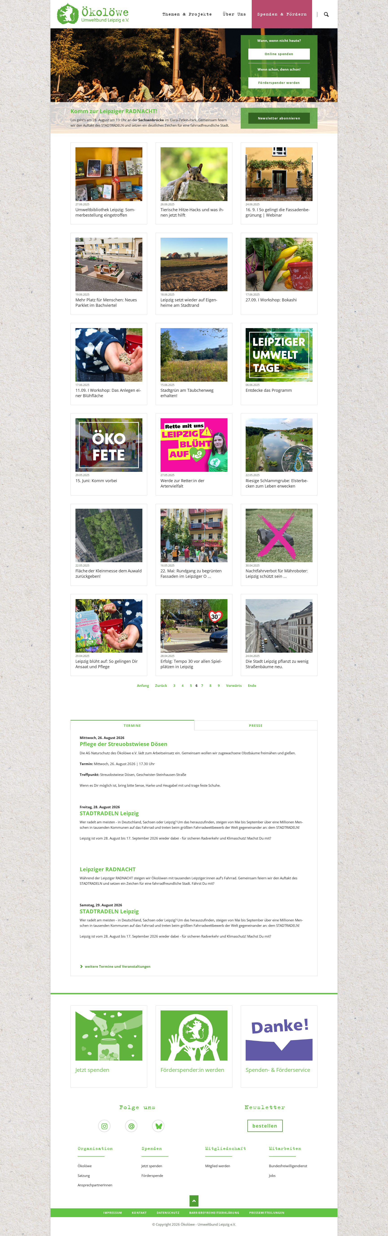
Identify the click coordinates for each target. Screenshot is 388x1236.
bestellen (265, 1126)
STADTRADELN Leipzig (109, 813)
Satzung (84, 1175)
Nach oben (194, 1201)
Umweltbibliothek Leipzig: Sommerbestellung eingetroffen (105, 212)
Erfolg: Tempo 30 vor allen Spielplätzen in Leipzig (191, 663)
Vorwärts (234, 685)
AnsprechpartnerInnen (95, 1185)
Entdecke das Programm (269, 390)
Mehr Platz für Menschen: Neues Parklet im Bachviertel (106, 302)
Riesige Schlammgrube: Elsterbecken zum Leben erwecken (277, 483)
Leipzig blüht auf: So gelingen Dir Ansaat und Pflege (106, 663)
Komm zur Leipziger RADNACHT (192, 130)
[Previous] (61, 81)
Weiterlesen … (114, 186)
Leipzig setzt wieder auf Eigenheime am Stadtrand (189, 302)
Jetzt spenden (92, 1069)
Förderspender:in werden (192, 1069)
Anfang (143, 685)
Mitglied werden (217, 1166)
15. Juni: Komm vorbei (96, 480)
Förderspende (152, 1175)
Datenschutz (168, 1213)
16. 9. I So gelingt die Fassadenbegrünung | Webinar (278, 212)
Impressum (112, 1213)
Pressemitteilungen (267, 1213)
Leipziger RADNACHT (108, 869)
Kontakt (139, 1213)
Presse (255, 725)
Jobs (272, 1175)
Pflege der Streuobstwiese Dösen (124, 744)
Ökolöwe (85, 1166)
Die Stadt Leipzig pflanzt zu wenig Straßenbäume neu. (277, 663)
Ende (252, 685)
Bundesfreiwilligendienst (288, 1166)
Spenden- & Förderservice (278, 1069)
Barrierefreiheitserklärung (214, 1213)
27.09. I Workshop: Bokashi (271, 299)
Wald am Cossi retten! (196, 130)
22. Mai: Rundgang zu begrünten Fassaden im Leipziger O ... (191, 573)
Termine (132, 725)
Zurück (161, 685)
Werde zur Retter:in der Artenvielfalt (182, 483)
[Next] (327, 81)
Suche (326, 10)
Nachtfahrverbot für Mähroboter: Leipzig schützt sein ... (277, 573)
